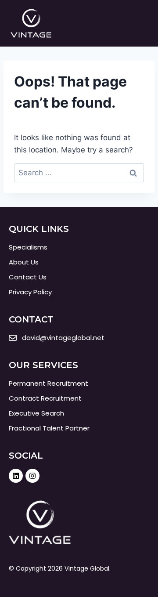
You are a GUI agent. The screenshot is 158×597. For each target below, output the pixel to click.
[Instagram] (32, 476)
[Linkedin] (16, 476)
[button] (140, 23)
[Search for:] (79, 172)
